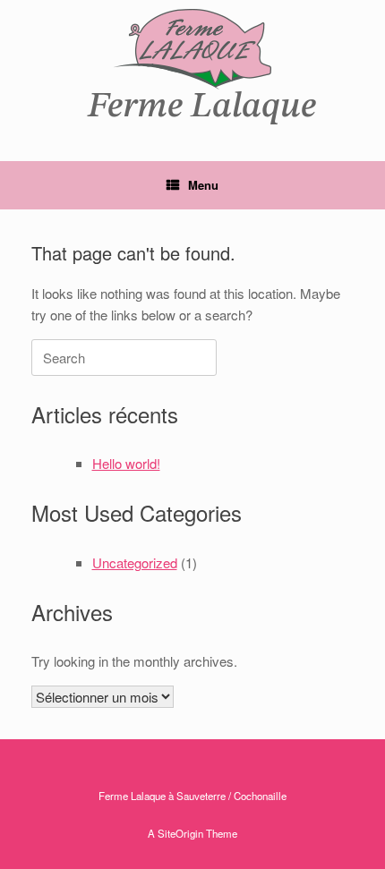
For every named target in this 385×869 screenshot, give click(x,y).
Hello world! (126, 463)
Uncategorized (134, 562)
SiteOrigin (180, 833)
